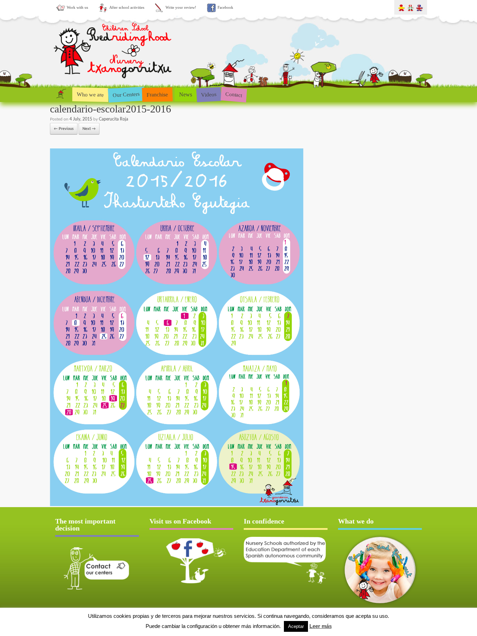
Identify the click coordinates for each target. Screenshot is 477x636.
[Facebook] (191, 560)
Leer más (320, 626)
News (185, 94)
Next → (89, 129)
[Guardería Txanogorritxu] (113, 80)
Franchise (157, 94)
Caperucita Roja (113, 119)
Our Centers (126, 94)
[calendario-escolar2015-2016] (176, 505)
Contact (233, 94)
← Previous (64, 129)
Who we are (90, 94)
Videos (209, 94)
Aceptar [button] (296, 626)
